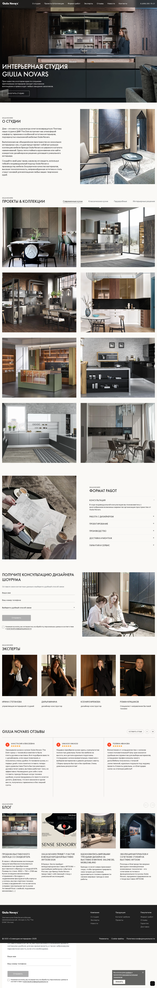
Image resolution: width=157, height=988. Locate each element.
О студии (36, 3)
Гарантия (145, 923)
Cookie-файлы (117, 938)
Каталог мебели (123, 917)
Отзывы (100, 3)
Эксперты (88, 3)
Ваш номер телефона (11, 600)
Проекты (119, 920)
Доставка (145, 927)
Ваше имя (6, 593)
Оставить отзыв (135, 731)
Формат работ (74, 3)
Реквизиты (104, 938)
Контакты (123, 3)
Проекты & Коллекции (54, 3)
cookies (128, 972)
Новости (111, 3)
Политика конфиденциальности (141, 938)
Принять (119, 982)
